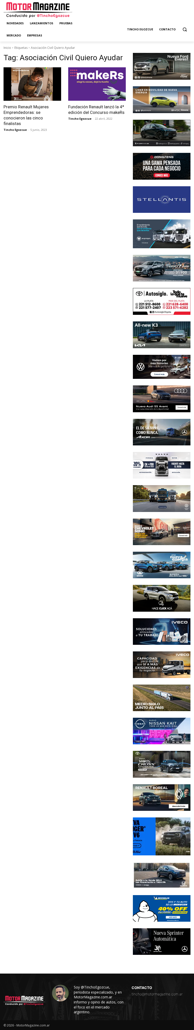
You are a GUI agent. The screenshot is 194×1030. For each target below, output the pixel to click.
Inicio (7, 48)
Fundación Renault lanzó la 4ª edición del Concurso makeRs (96, 109)
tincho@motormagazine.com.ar (157, 994)
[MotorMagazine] (38, 10)
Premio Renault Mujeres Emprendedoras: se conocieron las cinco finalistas (26, 115)
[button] (184, 29)
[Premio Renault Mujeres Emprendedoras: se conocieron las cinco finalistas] (32, 84)
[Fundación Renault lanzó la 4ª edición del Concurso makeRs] (97, 84)
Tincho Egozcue (15, 130)
